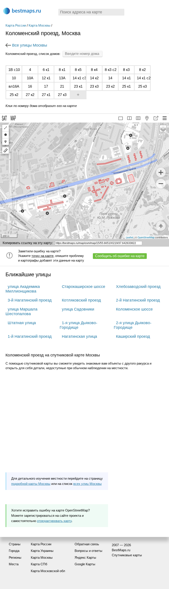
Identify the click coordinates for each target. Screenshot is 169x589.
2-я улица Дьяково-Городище (132, 325)
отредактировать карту (54, 521)
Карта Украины (42, 551)
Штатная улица (22, 323)
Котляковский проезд (81, 300)
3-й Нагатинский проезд (30, 300)
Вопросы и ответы (88, 551)
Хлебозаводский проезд (138, 286)
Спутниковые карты (127, 555)
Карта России (16, 25)
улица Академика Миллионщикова (23, 288)
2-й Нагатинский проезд (138, 300)
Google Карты (85, 564)
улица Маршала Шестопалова (21, 311)
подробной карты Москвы (30, 484)
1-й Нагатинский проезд (30, 336)
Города (14, 551)
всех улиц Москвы (87, 484)
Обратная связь (87, 544)
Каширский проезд (133, 336)
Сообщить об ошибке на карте (120, 256)
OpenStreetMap (146, 237)
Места (13, 564)
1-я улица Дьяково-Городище (78, 325)
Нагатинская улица (79, 336)
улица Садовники (78, 309)
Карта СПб (39, 564)
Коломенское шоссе (134, 309)
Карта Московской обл (48, 571)
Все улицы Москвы (29, 45)
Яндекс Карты (85, 557)
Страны (14, 544)
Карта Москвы (39, 25)
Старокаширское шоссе (83, 286)
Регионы (15, 557)
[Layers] (163, 128)
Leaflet (129, 237)
